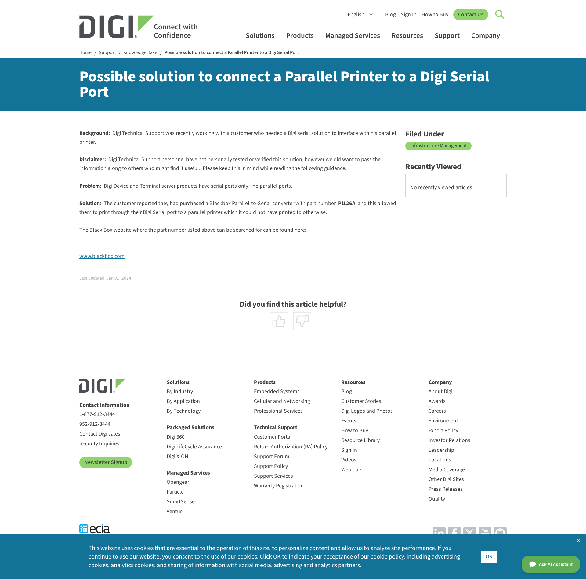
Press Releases (446, 489)
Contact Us (470, 14)
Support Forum (271, 456)
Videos (348, 460)
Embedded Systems (277, 391)
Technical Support (275, 427)
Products (300, 35)
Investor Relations (449, 440)
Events (348, 421)
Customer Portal (273, 437)
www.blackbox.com (102, 256)
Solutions (260, 35)
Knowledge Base (140, 52)
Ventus (175, 511)
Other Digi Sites (446, 479)
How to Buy (434, 14)
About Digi (440, 391)
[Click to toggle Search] (500, 14)
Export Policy (443, 430)
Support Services (273, 476)
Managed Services (352, 35)
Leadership (441, 450)
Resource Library (360, 440)
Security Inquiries (99, 443)
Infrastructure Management (438, 145)
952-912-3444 (94, 424)
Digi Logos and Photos (367, 411)
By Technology (184, 411)
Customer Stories (361, 401)
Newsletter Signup (105, 462)
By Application (183, 401)
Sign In (409, 14)
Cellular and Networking (282, 401)
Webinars (352, 469)
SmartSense (181, 501)
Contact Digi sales (99, 434)
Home (85, 52)
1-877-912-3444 (97, 414)
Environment (443, 421)
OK (489, 556)
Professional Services (278, 411)
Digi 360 (176, 437)
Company (485, 35)
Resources (407, 35)
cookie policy (387, 556)
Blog (390, 14)
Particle (175, 492)
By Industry (180, 391)
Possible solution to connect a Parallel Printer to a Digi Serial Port (232, 52)
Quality (437, 499)
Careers (437, 411)
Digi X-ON (177, 456)
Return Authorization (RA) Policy (290, 447)
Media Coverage (447, 469)
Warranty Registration (279, 486)
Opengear (178, 482)
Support (447, 35)
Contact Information (104, 405)
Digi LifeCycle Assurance (194, 447)
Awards (437, 401)
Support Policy (271, 466)
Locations (440, 460)
